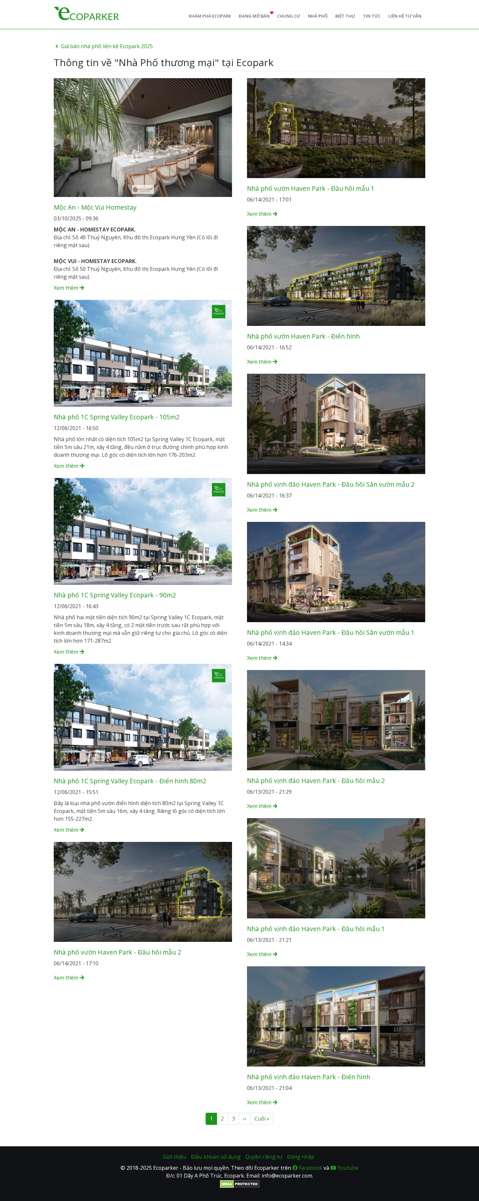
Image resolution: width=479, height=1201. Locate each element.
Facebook (310, 1167)
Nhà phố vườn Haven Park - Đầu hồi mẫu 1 (310, 188)
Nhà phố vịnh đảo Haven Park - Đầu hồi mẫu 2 (316, 780)
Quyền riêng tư (264, 1156)
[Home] (86, 12)
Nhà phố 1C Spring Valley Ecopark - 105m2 (117, 416)
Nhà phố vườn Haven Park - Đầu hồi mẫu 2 (117, 952)
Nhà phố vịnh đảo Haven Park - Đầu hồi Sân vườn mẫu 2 (330, 484)
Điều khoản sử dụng (216, 1156)
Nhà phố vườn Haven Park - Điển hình (303, 336)
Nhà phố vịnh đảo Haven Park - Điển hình (308, 1076)
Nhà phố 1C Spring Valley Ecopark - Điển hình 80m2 (130, 780)
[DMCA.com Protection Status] (239, 1183)
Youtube (347, 1167)
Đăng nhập (300, 1156)
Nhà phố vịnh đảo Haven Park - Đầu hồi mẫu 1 (316, 928)
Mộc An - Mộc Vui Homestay (95, 207)
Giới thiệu (174, 1156)
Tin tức (372, 16)
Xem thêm (67, 287)
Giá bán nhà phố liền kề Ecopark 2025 (107, 46)
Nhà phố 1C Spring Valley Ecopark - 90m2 (115, 595)
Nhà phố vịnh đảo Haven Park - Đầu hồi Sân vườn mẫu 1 (330, 632)
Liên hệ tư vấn (404, 16)
